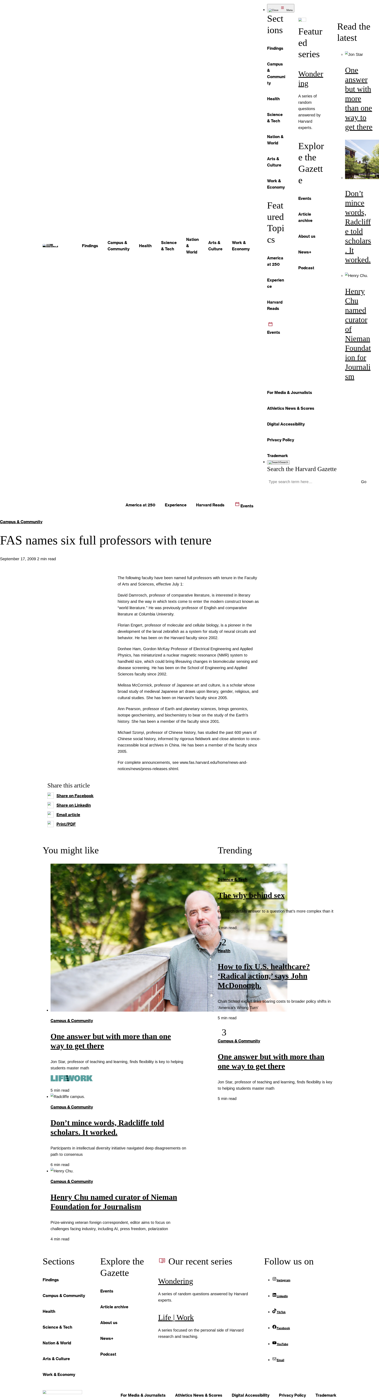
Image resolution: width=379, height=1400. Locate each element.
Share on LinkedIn (73, 805)
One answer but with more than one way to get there (358, 98)
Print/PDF (66, 824)
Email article (68, 814)
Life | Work (176, 1317)
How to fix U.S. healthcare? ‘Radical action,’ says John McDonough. (264, 976)
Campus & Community (21, 521)
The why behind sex (251, 895)
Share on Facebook (75, 795)
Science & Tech (232, 879)
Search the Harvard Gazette (302, 468)
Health (224, 950)
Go (363, 482)
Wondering (175, 1281)
